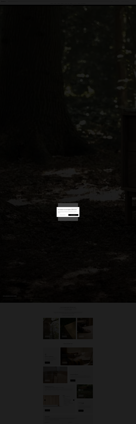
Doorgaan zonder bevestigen (74, 208)
